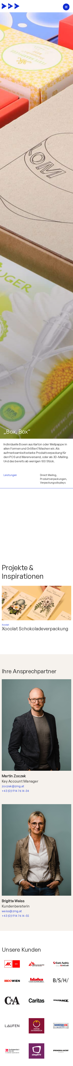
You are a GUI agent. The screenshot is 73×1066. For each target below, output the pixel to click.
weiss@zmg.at (12, 911)
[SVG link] (10, 6)
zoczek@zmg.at (13, 786)
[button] (66, 7)
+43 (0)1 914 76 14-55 (15, 915)
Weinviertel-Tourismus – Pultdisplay (27, 631)
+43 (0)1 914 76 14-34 (15, 791)
